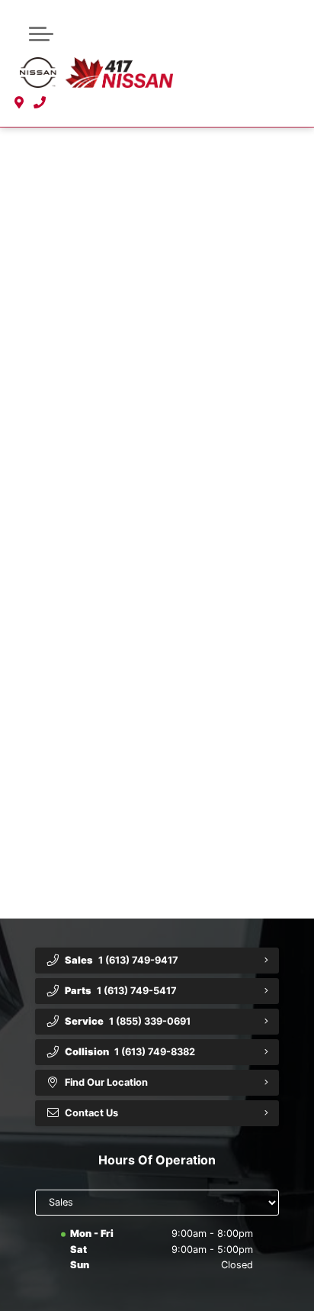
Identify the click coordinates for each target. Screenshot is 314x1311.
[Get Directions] (19, 102)
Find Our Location (106, 1082)
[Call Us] (40, 102)
